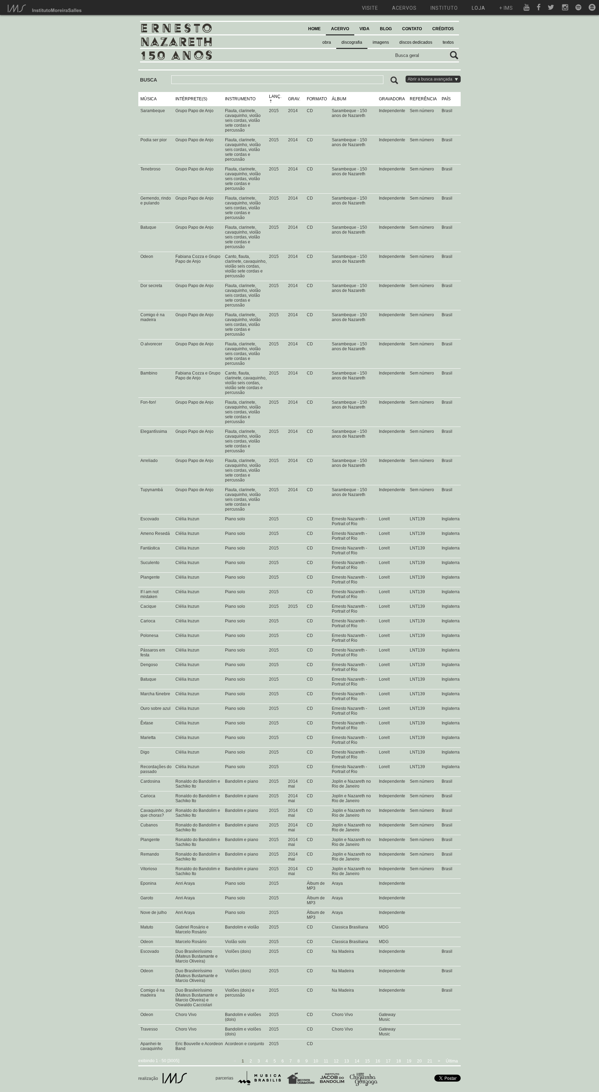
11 (326, 1061)
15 (367, 1061)
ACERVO (340, 28)
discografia (351, 42)
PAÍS (446, 98)
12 (336, 1061)
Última (452, 1061)
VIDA (364, 28)
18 (398, 1061)
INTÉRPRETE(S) (191, 98)
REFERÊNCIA (423, 98)
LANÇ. (275, 96)
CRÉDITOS (443, 28)
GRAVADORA (392, 98)
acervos (404, 8)
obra (326, 42)
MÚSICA (148, 98)
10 (315, 1061)
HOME (314, 28)
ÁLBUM (339, 98)
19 (409, 1061)
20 (419, 1061)
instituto (444, 8)
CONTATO (412, 28)
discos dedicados (415, 42)
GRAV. (294, 98)
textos (448, 42)
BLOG (386, 28)
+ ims (506, 8)
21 (429, 1061)
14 (357, 1061)
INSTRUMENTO (240, 98)
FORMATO (317, 98)
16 (377, 1061)
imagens (381, 42)
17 (388, 1061)
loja (478, 8)
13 (346, 1061)
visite (370, 8)
